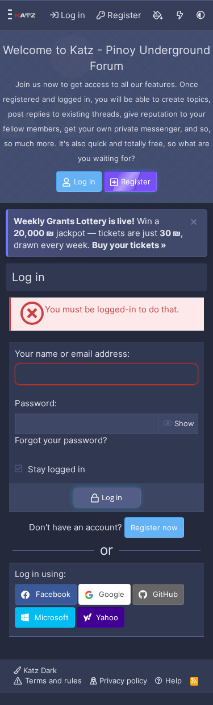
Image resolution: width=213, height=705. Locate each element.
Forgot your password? (61, 440)
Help (173, 680)
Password (35, 403)
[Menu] (7, 15)
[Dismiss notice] (193, 222)
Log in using (39, 573)
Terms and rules (53, 680)
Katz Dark (39, 670)
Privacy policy (123, 680)
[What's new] (180, 15)
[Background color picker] (158, 15)
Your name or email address (71, 353)
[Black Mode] (201, 15)
